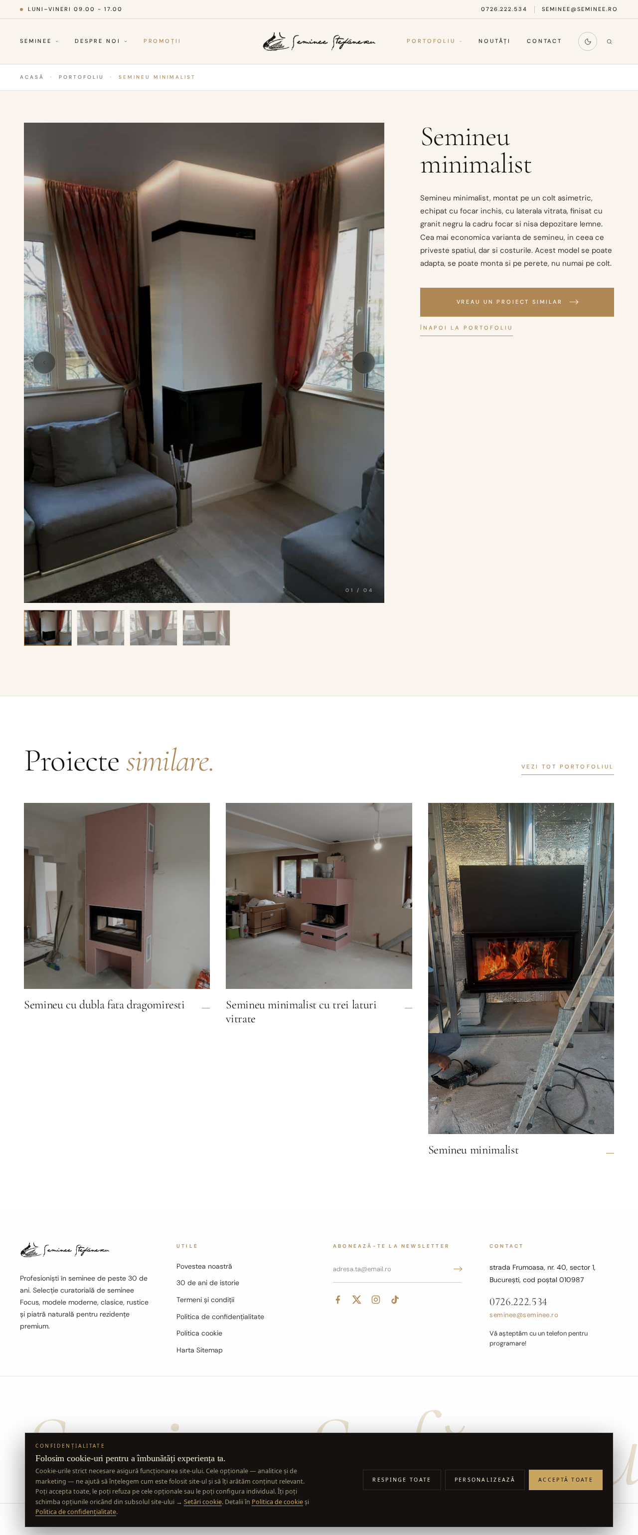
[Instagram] (376, 1300)
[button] (204, 363)
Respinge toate (401, 1479)
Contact (544, 41)
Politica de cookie (277, 1502)
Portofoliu (431, 41)
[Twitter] (357, 1300)
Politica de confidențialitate (220, 1316)
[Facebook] (338, 1300)
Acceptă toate (565, 1479)
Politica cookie (199, 1333)
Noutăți (494, 41)
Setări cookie (203, 1502)
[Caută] (609, 41)
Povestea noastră (204, 1266)
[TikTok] (395, 1300)
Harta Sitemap (199, 1349)
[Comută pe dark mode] (587, 41)
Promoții (162, 41)
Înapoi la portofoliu (466, 327)
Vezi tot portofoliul (567, 766)
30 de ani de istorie (207, 1282)
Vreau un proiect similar (510, 301)
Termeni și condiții (205, 1299)
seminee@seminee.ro (580, 8)
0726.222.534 (504, 8)
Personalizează (485, 1479)
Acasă (32, 77)
